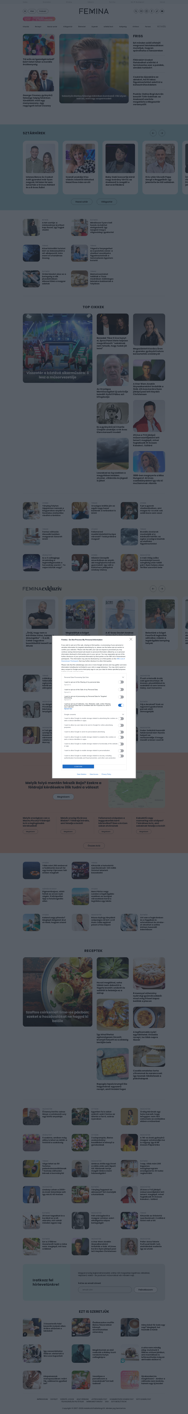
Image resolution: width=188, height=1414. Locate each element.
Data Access (94, 774)
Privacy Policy (106, 774)
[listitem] (94, 677)
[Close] (132, 640)
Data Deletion (81, 774)
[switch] (121, 682)
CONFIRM (78, 766)
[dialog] (94, 707)
